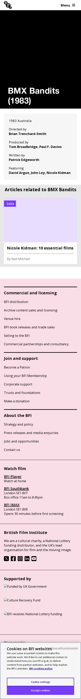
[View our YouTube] (33, 560)
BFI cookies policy (40, 668)
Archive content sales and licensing (30, 310)
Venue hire (12, 318)
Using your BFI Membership (25, 375)
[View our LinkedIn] (27, 560)
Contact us (12, 449)
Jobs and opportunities (21, 441)
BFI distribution (16, 301)
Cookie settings (40, 682)
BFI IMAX (11, 504)
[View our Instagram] (20, 560)
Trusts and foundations (22, 392)
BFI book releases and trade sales (29, 327)
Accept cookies (40, 690)
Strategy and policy (18, 424)
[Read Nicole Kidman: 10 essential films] (40, 231)
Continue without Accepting (63, 647)
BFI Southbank (16, 488)
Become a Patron (17, 367)
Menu (65, 5)
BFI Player (12, 476)
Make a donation (16, 401)
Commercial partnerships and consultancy (36, 344)
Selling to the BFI (17, 335)
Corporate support (18, 384)
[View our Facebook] (13, 560)
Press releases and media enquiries (31, 432)
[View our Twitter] (6, 560)
